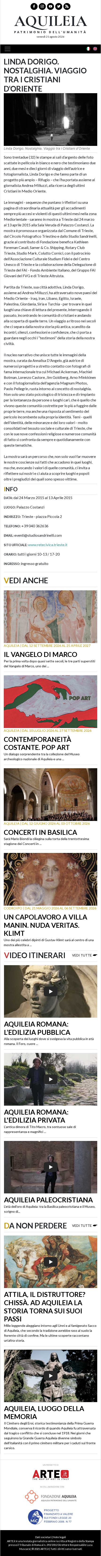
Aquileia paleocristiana (48, 1200)
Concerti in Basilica (40, 832)
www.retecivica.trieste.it (47, 544)
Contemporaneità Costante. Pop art (37, 743)
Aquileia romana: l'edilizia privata (36, 1116)
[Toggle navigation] (9, 48)
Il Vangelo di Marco (40, 654)
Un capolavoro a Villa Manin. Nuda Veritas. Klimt (45, 925)
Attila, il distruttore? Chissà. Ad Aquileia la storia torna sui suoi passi (44, 1306)
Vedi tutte (82, 955)
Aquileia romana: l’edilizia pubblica (37, 1028)
